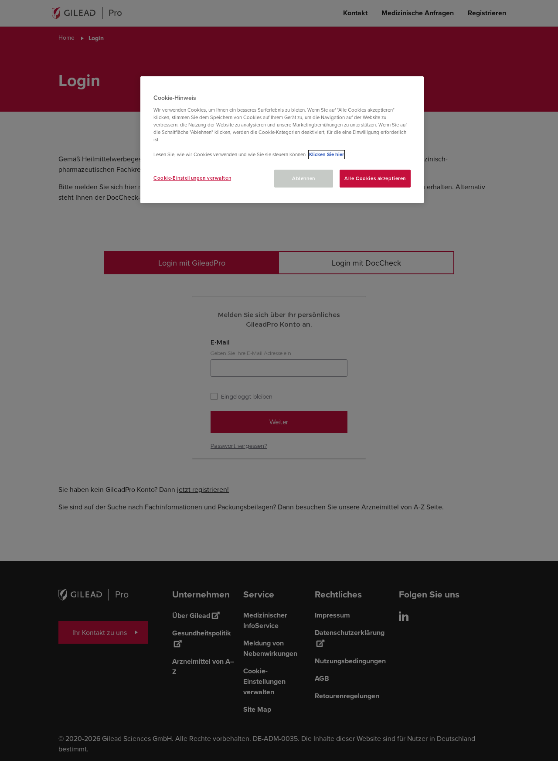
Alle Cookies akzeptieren (375, 178)
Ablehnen (303, 178)
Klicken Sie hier (326, 154)
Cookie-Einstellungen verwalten (192, 177)
